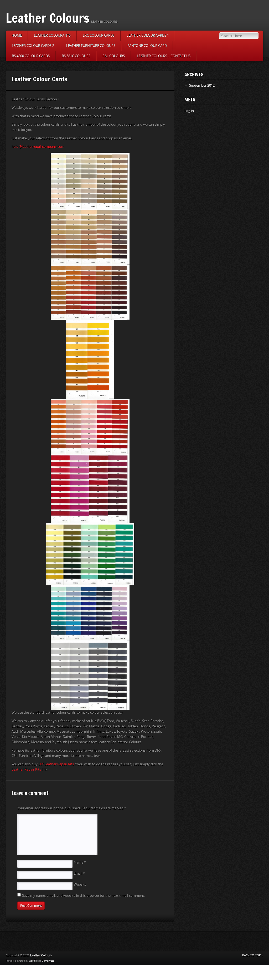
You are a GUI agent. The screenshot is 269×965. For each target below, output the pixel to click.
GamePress (48, 960)
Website (80, 884)
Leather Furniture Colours (90, 46)
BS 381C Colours (76, 56)
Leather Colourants (52, 35)
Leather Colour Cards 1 (148, 35)
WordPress (35, 960)
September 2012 (202, 85)
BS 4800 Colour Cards (31, 56)
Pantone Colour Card (147, 46)
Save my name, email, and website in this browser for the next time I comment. (83, 896)
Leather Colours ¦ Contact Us (163, 56)
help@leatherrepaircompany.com (38, 147)
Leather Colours (48, 17)
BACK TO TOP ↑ (252, 955)
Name (80, 862)
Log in (189, 111)
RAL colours (113, 56)
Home (17, 35)
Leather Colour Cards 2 (33, 46)
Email (79, 873)
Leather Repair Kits (26, 769)
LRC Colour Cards (99, 35)
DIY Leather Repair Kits (56, 764)
